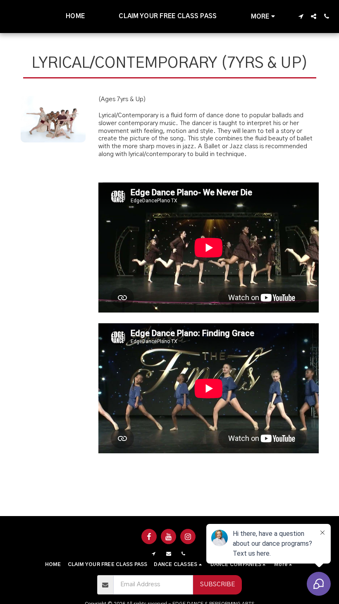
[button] (301, 16)
